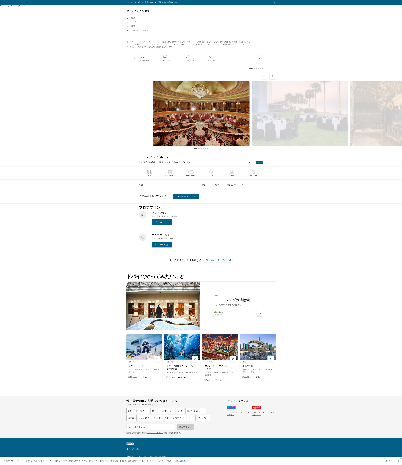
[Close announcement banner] (275, 2)
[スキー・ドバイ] (144, 347)
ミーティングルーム (139, 30)
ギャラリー (136, 22)
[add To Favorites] (260, 313)
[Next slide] (134, 58)
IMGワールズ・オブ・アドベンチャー (219, 367)
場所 (133, 26)
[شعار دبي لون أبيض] (144, 444)
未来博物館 (247, 365)
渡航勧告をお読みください (168, 2)
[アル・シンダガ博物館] (163, 306)
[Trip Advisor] (138, 449)
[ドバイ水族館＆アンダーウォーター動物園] (182, 347)
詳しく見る (134, 388)
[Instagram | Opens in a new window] (132, 449)
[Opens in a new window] (206, 260)
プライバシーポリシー (155, 432)
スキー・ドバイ (136, 365)
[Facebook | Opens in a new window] (127, 449)
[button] (392, 460)
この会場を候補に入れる (186, 196)
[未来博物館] (258, 347)
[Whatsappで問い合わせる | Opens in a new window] (212, 260)
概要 (133, 17)
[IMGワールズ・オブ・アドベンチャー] (220, 347)
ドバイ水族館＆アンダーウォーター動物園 (181, 367)
